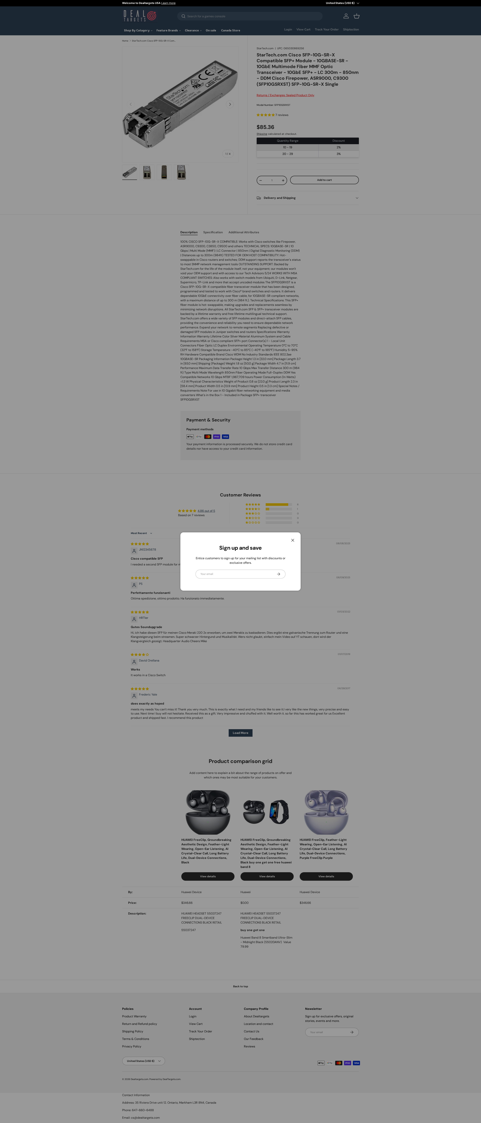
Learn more (168, 3)
